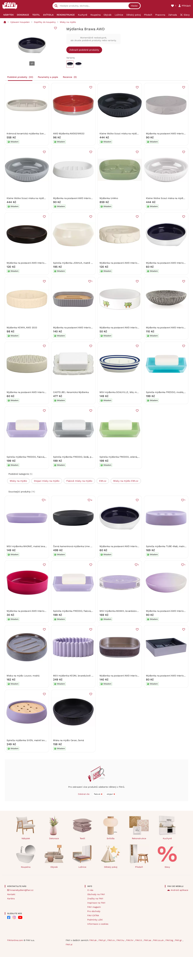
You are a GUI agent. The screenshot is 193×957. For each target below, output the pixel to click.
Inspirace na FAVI (96, 903)
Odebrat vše (84, 794)
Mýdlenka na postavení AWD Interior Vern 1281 (124, 675)
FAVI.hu (121, 940)
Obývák (54, 867)
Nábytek (26, 838)
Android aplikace (179, 890)
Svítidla (110, 838)
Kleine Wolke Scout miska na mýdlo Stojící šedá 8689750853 (132, 133)
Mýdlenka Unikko (109, 198)
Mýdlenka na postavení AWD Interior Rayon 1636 (78, 327)
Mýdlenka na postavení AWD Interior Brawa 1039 (125, 546)
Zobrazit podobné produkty (84, 49)
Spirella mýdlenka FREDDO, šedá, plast (74, 457)
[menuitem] (8, 14)
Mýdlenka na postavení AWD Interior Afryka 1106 (125, 327)
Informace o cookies (97, 924)
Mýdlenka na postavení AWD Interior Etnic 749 (31, 263)
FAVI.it (139, 940)
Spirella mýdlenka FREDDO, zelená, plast (122, 457)
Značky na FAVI (95, 898)
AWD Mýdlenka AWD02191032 (68, 133)
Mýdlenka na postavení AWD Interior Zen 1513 (77, 198)
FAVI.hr (130, 940)
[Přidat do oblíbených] (55, 28)
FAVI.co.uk (158, 940)
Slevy (167, 867)
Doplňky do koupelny (45, 22)
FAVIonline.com (15, 940)
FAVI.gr (179, 940)
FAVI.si (69, 944)
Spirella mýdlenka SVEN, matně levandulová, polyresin (36, 740)
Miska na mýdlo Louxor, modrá (23, 675)
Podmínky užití (95, 919)
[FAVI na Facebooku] (8, 917)
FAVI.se (148, 940)
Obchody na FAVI (96, 894)
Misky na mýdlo (68, 22)
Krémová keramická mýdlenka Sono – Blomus (31, 133)
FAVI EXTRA (93, 915)
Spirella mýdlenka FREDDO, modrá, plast (168, 392)
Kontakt (11, 894)
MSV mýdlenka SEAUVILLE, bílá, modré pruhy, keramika (129, 392)
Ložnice (82, 867)
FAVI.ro (111, 940)
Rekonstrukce (139, 838)
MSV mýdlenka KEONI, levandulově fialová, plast (79, 675)
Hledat (134, 6)
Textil (82, 838)
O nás (90, 890)
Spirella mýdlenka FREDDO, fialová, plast (29, 457)
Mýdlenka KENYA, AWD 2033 (22, 327)
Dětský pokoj (110, 867)
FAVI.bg (170, 940)
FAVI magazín (94, 907)
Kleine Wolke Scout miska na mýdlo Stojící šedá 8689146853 (39, 198)
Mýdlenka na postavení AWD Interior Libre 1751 (31, 392)
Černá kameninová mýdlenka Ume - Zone (75, 546)
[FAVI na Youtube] (20, 917)
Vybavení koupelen (20, 22)
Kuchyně (167, 838)
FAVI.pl (102, 940)
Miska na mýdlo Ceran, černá (68, 740)
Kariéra (11, 898)
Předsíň (139, 867)
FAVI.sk (93, 940)
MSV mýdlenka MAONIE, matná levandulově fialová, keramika (39, 546)
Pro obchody (93, 911)
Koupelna (25, 867)
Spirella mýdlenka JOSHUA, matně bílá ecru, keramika (82, 263)
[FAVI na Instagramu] (14, 917)
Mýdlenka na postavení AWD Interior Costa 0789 (32, 611)
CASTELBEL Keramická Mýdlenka (71, 392)
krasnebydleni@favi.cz (21, 890)
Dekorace (54, 838)
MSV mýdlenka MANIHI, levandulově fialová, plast (126, 611)
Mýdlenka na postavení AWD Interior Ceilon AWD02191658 (130, 263)
